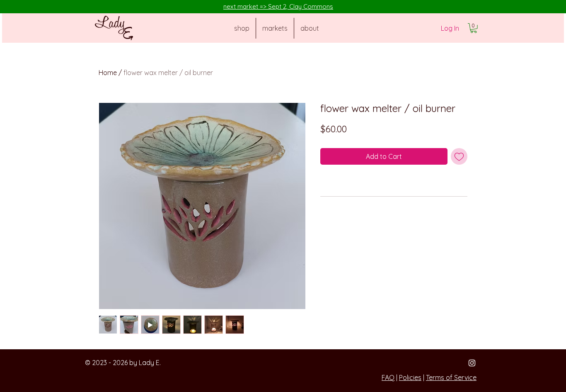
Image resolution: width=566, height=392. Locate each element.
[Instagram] (472, 363)
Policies (410, 377)
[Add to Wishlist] (459, 156)
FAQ (388, 377)
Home (108, 72)
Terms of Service (451, 377)
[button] (473, 28)
